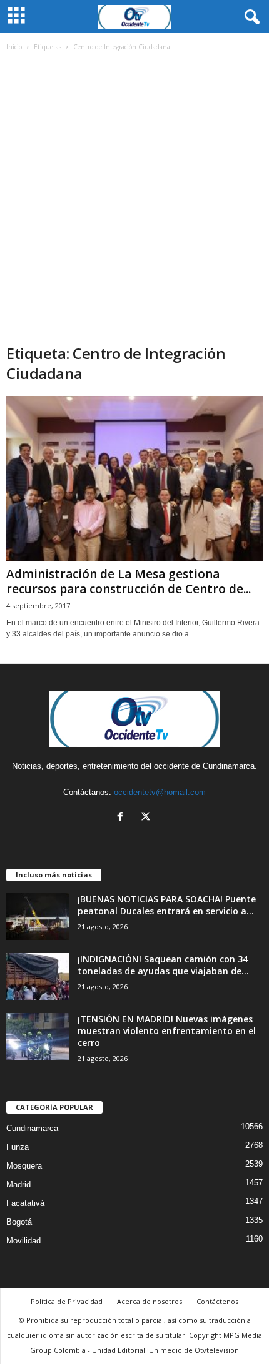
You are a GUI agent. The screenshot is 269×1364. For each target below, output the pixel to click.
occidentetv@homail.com (160, 792)
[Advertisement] (134, 203)
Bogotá (19, 1222)
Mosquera (24, 1165)
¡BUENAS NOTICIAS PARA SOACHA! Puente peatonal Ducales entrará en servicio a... (167, 905)
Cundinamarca (32, 1128)
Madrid (18, 1184)
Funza (17, 1147)
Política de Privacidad (67, 1301)
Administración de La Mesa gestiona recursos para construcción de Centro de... (128, 581)
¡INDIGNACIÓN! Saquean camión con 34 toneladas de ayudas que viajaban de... (163, 965)
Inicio (14, 46)
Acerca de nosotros (149, 1301)
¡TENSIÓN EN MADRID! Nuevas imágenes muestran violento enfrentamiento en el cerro (167, 1031)
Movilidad (23, 1240)
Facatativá (25, 1203)
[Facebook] (123, 818)
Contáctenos (217, 1301)
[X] (147, 818)
